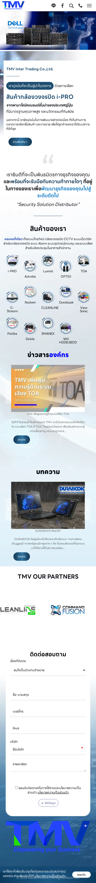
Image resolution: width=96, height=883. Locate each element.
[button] (7, 31)
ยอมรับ (81, 875)
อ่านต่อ (21, 439)
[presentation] (8, 392)
